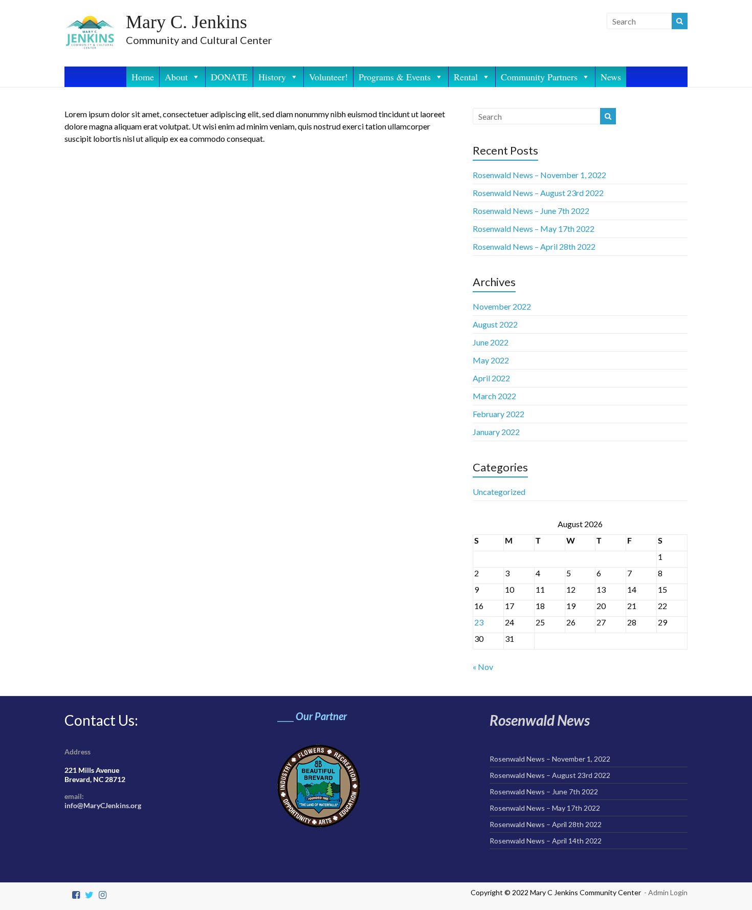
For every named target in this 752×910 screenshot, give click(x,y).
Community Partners (539, 77)
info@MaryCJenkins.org (102, 805)
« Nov (483, 666)
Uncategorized (499, 491)
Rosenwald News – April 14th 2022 (546, 840)
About (176, 77)
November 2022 (502, 306)
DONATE (229, 77)
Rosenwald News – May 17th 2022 (533, 228)
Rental (466, 77)
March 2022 (494, 396)
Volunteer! (328, 77)
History (272, 77)
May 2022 (491, 360)
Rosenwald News (540, 720)
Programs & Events (395, 77)
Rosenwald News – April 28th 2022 (534, 246)
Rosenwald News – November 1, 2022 (539, 175)
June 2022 (490, 342)
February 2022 (498, 414)
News (611, 77)
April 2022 (491, 378)
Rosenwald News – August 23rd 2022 (538, 193)
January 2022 (496, 432)
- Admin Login (666, 892)
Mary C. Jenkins (186, 22)
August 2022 (495, 324)
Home (142, 77)
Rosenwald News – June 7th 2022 (531, 210)
